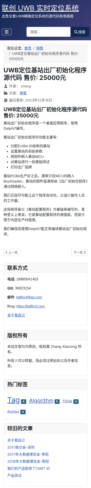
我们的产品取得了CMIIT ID (28, 468)
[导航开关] (6, 32)
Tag (13, 400)
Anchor (13, 411)
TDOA (67, 401)
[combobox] (49, 32)
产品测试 (14, 475)
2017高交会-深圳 (20, 447)
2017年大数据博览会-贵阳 (28, 454)
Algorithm (41, 400)
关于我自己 (16, 315)
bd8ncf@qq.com (29, 297)
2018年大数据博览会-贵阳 (28, 461)
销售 (23, 93)
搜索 (81, 32)
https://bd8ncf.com (30, 306)
